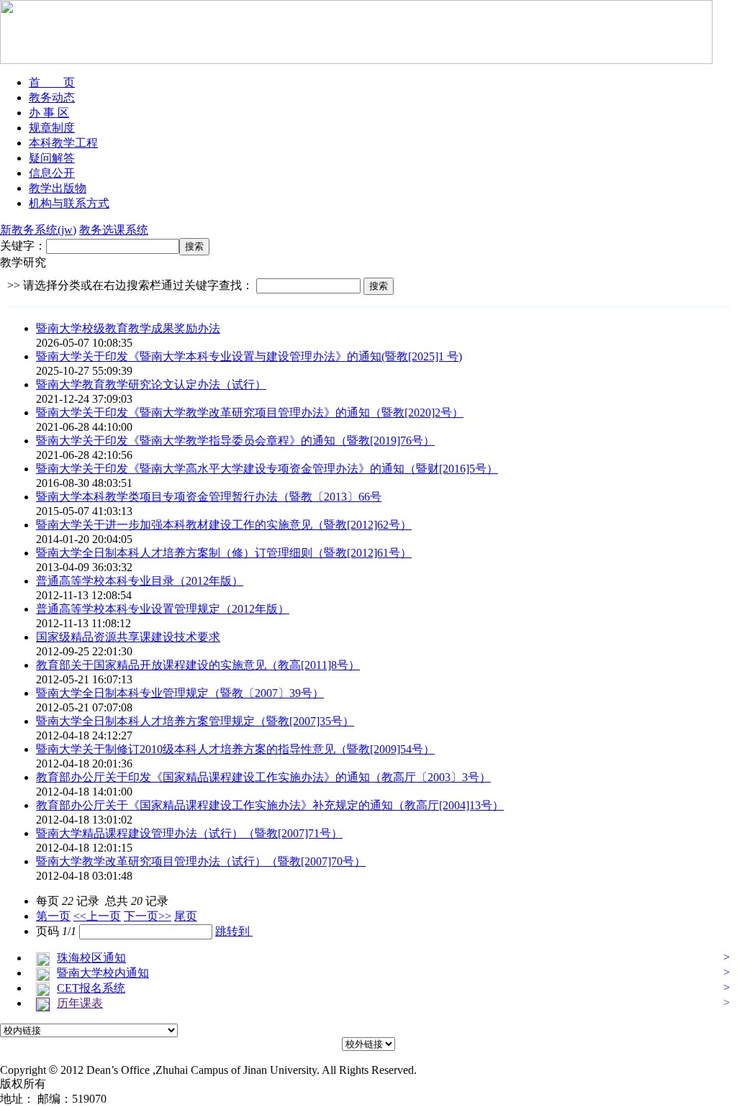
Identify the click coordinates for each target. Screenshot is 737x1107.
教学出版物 (57, 188)
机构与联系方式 (69, 203)
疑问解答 (52, 158)
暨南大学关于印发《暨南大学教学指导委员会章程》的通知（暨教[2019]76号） (235, 440)
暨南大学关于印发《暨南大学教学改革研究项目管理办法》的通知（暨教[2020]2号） (250, 412)
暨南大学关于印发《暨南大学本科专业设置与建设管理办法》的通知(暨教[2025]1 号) (249, 356)
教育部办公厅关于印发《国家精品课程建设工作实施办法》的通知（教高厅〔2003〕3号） (263, 777)
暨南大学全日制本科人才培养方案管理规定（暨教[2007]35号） (195, 721)
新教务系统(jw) (38, 230)
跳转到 (234, 931)
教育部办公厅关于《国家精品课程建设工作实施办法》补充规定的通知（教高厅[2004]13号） (270, 805)
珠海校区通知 (91, 958)
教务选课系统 (113, 230)
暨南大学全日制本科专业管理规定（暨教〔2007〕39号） (180, 693)
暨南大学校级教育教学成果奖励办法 (128, 328)
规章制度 (52, 128)
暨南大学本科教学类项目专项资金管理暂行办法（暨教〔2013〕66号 (208, 497)
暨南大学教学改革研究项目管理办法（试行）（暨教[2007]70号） (201, 861)
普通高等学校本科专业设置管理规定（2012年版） (162, 609)
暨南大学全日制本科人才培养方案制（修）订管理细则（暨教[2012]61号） (224, 553)
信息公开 (52, 173)
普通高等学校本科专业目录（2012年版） (139, 581)
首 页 (52, 82)
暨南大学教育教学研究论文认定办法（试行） (151, 384)
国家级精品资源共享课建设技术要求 (128, 637)
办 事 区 (49, 112)
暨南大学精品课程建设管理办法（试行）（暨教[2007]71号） (189, 833)
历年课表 (80, 1003)
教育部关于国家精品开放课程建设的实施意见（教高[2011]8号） (198, 665)
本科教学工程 (63, 143)
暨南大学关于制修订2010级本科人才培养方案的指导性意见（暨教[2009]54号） (235, 749)
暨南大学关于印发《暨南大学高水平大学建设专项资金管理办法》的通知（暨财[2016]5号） (267, 469)
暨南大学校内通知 (103, 973)
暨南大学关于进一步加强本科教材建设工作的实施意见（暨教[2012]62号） (224, 525)
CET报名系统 (91, 988)
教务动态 (52, 97)
